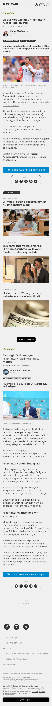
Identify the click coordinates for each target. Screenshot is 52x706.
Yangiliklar (9, 13)
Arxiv (8, 648)
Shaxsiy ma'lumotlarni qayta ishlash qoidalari (27, 654)
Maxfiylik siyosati (14, 643)
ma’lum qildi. (40, 444)
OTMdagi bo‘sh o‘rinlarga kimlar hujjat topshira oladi (24, 203)
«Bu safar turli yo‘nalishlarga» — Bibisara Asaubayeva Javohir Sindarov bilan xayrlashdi (24, 249)
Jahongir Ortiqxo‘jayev (12, 378)
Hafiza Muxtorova (19, 31)
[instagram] (16, 627)
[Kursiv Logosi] (10, 4)
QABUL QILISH (26, 700)
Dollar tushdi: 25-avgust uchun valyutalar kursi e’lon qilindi (23, 295)
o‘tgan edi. (8, 160)
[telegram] (26, 627)
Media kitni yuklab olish (17, 659)
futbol (23, 40)
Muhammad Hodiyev (20, 370)
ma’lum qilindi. (11, 105)
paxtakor (31, 40)
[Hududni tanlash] (36, 4)
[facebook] (7, 627)
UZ (42, 5)
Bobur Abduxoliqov (11, 40)
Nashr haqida (12, 638)
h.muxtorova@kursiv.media (20, 36)
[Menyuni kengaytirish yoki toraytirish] (47, 4)
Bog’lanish (11, 664)
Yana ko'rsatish (26, 339)
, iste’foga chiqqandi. (30, 506)
